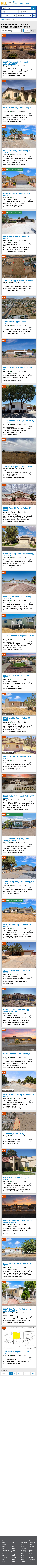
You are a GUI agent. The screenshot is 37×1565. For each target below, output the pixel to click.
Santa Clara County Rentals (13, 1547)
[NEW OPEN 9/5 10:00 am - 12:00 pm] (19, 179)
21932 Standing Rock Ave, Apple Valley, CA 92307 (17, 1221)
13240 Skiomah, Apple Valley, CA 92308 (17, 151)
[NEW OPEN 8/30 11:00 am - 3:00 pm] (19, 825)
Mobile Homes (23, 1560)
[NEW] (19, 46)
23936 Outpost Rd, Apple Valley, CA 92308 (18, 636)
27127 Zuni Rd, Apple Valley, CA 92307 (17, 757)
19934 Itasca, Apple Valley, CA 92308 (16, 237)
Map (32, 31)
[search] (33, 8)
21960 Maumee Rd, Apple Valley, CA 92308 (18, 1095)
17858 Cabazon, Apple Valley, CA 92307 (17, 1054)
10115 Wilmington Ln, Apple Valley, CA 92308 (18, 554)
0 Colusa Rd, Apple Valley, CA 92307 (16, 1352)
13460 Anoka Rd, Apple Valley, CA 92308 (18, 108)
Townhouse (24, 1550)
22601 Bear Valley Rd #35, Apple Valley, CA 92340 (17, 1310)
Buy (21, 3)
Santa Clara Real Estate (31, 1554)
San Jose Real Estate (31, 1548)
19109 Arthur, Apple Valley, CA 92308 (16, 1178)
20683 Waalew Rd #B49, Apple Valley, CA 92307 (16, 839)
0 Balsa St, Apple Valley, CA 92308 (18, 280)
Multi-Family (22, 1554)
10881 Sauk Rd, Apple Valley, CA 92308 (17, 1264)
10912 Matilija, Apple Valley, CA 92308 (16, 719)
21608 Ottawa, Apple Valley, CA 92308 (16, 971)
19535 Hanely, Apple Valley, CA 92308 (16, 194)
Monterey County (5, 1554)
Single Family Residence (24, 1546)
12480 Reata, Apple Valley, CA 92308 (16, 676)
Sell (27, 3)
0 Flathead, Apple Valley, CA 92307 (18, 1133)
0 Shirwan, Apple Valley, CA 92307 (18, 466)
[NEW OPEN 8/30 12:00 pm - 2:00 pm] (19, 910)
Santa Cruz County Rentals (14, 1553)
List (27, 31)
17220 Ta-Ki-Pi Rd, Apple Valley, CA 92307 (18, 797)
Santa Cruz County (5, 1551)
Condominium (25, 1552)
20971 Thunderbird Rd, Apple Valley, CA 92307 (16, 63)
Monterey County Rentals (13, 1559)
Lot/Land (23, 1557)
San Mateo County (5, 1558)
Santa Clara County (4, 1546)
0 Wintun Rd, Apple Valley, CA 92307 (16, 322)
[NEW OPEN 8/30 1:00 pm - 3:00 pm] (19, 222)
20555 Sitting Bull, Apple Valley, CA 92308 (18, 882)
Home (2, 19)
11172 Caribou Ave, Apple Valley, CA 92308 (17, 597)
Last (33, 1374)
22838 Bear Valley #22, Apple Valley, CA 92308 (18, 421)
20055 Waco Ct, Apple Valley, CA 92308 (17, 509)
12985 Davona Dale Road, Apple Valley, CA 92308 (17, 1010)
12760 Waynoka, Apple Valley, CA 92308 (17, 368)
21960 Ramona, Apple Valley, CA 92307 (17, 925)
